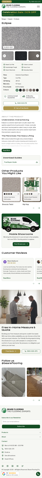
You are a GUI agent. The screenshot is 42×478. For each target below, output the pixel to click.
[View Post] (13, 382)
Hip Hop (26, 204)
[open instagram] (8, 466)
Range (4, 19)
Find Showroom (20, 244)
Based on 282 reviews (12, 475)
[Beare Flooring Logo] (17, 6)
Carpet (10, 19)
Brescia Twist (7, 204)
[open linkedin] (13, 466)
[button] (8, 55)
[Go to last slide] (4, 55)
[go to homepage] (21, 410)
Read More (6, 278)
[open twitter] (22, 466)
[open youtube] (18, 466)
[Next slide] (37, 55)
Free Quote (10, 351)
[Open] (38, 7)
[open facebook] (3, 466)
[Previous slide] (33, 208)
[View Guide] (37, 162)
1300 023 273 (22, 103)
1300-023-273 (32, 351)
